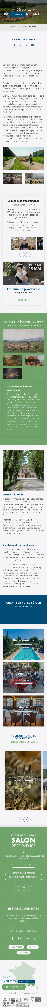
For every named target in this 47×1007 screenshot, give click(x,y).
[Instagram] (20, 940)
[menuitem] (19, 43)
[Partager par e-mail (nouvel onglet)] (32, 45)
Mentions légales (10, 993)
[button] (30, 14)
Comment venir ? (14, 987)
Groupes (32, 947)
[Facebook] (13, 940)
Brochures (23, 952)
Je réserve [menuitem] (17, 14)
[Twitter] (34, 940)
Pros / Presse (16, 947)
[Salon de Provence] (23, 841)
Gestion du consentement (32, 993)
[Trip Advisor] (27, 940)
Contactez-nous (23, 864)
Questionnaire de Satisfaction (23, 877)
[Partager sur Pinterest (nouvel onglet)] (26, 45)
